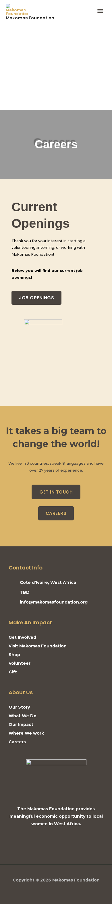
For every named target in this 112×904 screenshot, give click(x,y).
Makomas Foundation (30, 18)
